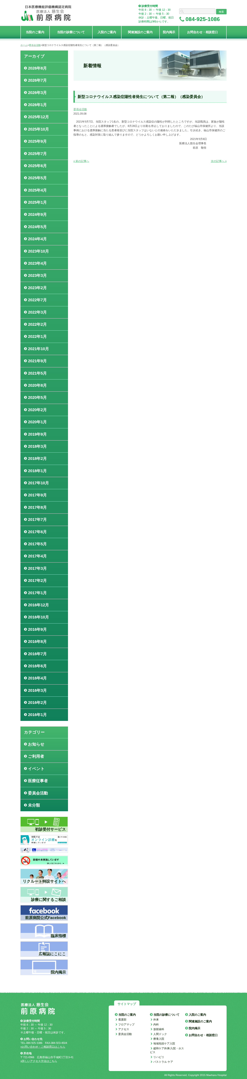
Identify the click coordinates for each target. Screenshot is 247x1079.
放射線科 (158, 1029)
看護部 (122, 1019)
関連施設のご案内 (200, 1021)
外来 (156, 1019)
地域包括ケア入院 (164, 1043)
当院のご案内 (127, 1014)
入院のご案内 (197, 1014)
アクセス (123, 1029)
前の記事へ (81, 161)
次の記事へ (219, 161)
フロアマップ (126, 1024)
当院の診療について (167, 1014)
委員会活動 (35, 45)
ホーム (23, 45)
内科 (156, 1024)
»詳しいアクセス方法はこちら (38, 1061)
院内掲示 (194, 1028)
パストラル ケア (163, 1061)
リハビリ (158, 1057)
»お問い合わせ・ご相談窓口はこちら (42, 1046)
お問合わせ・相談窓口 (203, 1035)
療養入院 (158, 1038)
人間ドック (160, 1034)
